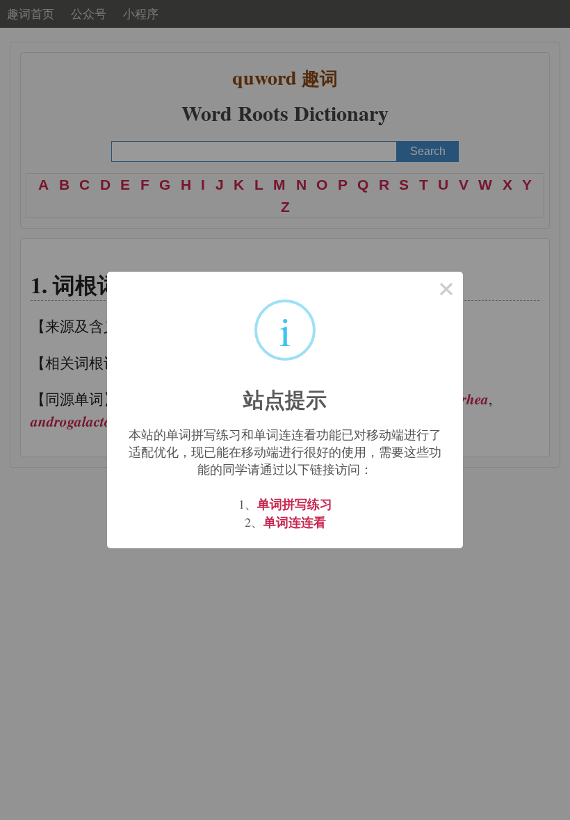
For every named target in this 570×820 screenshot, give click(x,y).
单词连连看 (294, 522)
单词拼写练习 (294, 504)
